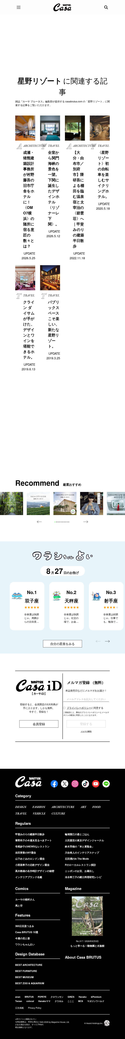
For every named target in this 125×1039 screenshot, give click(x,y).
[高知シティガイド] (11, 503)
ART (83, 807)
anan (17, 996)
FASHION (38, 807)
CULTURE (58, 814)
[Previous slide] (39, 521)
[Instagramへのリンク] (75, 783)
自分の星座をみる (62, 643)
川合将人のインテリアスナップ (82, 852)
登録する (86, 723)
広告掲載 (19, 1007)
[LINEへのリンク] (106, 783)
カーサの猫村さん (25, 899)
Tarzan (18, 1001)
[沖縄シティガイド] (64, 503)
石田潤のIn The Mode (77, 858)
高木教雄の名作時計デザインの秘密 (34, 871)
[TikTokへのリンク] (85, 783)
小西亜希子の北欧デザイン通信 (32, 865)
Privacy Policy (34, 1007)
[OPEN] (18, 7)
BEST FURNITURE (26, 971)
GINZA (71, 996)
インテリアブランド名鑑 (28, 877)
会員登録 (39, 724)
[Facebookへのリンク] (54, 783)
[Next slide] (85, 521)
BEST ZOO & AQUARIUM (29, 983)
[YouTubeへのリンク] (95, 783)
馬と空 (19, 905)
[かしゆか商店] (91, 503)
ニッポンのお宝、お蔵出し (79, 871)
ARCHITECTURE (62, 807)
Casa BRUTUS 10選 (26, 932)
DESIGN (20, 807)
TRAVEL (21, 814)
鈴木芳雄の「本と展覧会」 (79, 846)
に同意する (85, 708)
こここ (71, 1001)
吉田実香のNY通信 (25, 852)
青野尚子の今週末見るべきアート (33, 840)
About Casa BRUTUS (83, 957)
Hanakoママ (44, 1001)
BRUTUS (29, 996)
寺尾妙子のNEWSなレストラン (32, 846)
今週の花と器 (22, 938)
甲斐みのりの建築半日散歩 (30, 834)
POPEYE (42, 996)
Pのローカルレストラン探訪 (80, 865)
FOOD (96, 807)
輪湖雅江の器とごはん (77, 834)
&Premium (96, 996)
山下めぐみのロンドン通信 (30, 858)
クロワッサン (57, 996)
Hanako (83, 996)
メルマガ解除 (86, 731)
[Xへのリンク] (64, 783)
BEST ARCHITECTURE (28, 965)
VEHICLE (39, 814)
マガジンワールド (95, 1001)
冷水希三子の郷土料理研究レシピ (83, 877)
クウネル (59, 1001)
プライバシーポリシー (79, 708)
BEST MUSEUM (24, 977)
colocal (30, 1001)
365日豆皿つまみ (24, 926)
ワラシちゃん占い (25, 944)
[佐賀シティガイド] (38, 503)
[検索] (106, 7)
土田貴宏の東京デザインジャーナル (84, 840)
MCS (80, 1001)
